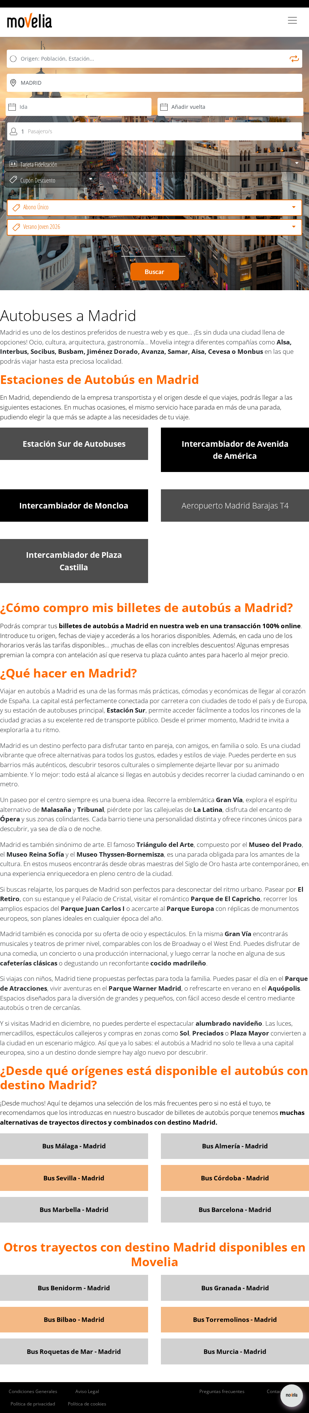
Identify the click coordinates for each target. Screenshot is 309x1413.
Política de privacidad (33, 1404)
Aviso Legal (87, 1391)
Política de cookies (87, 1404)
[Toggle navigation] (292, 20)
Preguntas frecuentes (222, 1391)
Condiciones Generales (33, 1391)
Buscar (154, 272)
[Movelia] (29, 20)
